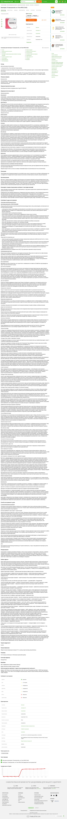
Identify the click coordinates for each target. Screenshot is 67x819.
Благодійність (20, 796)
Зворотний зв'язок (21, 797)
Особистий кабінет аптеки (38, 796)
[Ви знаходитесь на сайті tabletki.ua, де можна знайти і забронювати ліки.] (7, 1)
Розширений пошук (5, 797)
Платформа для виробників (39, 803)
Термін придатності (29, 56)
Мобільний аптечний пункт (6, 805)
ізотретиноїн (38, 33)
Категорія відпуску (5, 60)
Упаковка (28, 58)
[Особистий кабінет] (65, 2)
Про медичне (4, 803)
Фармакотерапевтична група (7, 51)
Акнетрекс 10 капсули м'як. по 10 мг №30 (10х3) (14, 7)
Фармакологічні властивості (31, 51)
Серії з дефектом (5, 799)
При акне (37, 27)
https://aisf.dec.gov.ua (38, 640)
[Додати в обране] (1, 19)
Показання (4, 52)
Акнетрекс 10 (38, 30)
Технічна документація (38, 797)
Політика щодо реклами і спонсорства (40, 800)
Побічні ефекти (4, 58)
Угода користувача (24, 810)
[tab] (3, 10)
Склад (53, 53)
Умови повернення (5, 802)
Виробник (28, 59)
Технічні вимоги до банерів (38, 802)
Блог (19, 800)
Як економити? (4, 794)
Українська (30, 807)
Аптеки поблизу (5, 796)
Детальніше (39, 788)
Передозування (29, 55)
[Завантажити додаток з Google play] (51, 795)
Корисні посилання (21, 802)
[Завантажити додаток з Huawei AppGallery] (56, 795)
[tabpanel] (25, 69)
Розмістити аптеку (37, 794)
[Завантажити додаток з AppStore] (54, 795)
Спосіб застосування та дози (7, 56)
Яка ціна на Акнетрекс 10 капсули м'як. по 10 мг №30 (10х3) (16, 760)
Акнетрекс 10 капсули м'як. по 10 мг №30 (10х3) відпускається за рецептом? (19, 762)
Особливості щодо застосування (31, 54)
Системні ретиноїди (4, 753)
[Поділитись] (1, 24)
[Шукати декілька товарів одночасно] (34, 1)
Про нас (19, 794)
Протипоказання (29, 52)
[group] (37, 15)
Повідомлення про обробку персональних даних (38, 810)
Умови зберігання (5, 59)
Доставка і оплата (5, 800)
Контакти (20, 799)
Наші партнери (36, 799)
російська (37, 807)
